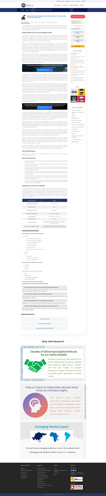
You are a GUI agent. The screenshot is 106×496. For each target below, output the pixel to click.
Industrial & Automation (77, 139)
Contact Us (77, 1)
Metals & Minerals (75, 141)
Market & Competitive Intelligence (26, 470)
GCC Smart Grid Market (45, 323)
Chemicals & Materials (76, 122)
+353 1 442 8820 (81, 473)
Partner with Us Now (45, 107)
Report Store (65, 5)
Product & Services (57, 5)
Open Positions (56, 473)
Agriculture (74, 116)
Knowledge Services (24, 472)
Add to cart (77, 46)
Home (22, 10)
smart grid (36, 124)
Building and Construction (41, 472)
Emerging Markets (24, 475)
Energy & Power (75, 129)
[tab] (44, 287)
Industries (82, 5)
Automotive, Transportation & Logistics (78, 113)
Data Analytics (23, 474)
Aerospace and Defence (76, 110)
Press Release (67, 1)
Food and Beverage (76, 131)
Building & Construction (76, 120)
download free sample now (78, 16)
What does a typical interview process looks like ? (60, 471)
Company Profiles (24, 477)
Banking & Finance (75, 118)
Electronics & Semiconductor (77, 127)
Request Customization (44, 70)
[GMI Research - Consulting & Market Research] (27, 5)
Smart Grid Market (44, 319)
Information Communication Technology (77, 136)
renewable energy (44, 55)
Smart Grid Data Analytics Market (44, 328)
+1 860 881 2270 (79, 472)
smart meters (46, 113)
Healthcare (74, 133)
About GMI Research (60, 1)
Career (73, 1)
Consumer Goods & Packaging (78, 124)
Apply (55, 475)
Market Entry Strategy (74, 5)
